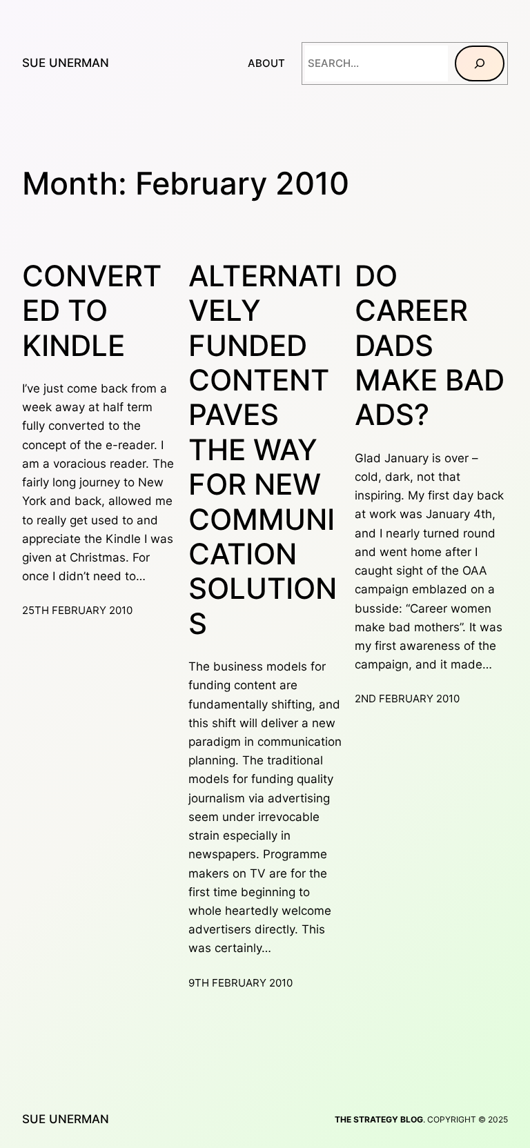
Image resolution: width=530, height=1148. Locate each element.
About (266, 63)
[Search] (479, 63)
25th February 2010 (77, 610)
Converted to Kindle (91, 311)
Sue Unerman (65, 63)
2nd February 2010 (407, 698)
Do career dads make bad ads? (429, 346)
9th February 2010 (240, 982)
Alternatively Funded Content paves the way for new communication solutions (265, 450)
